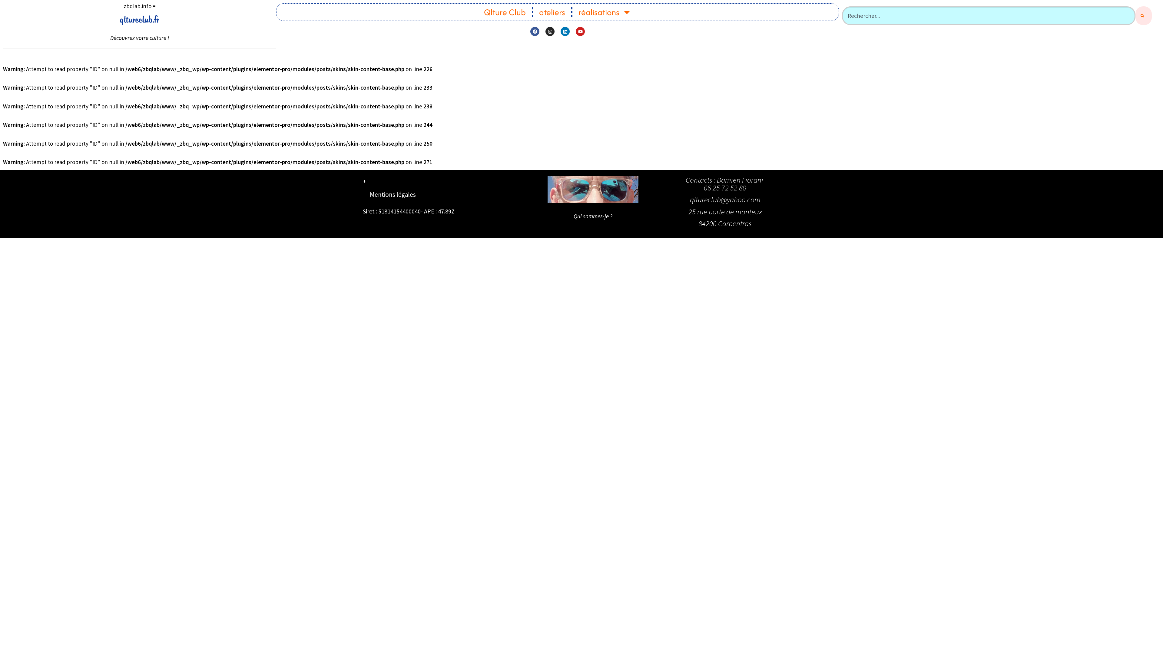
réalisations (598, 12)
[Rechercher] (1143, 15)
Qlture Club (505, 12)
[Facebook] (534, 31)
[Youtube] (580, 31)
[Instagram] (550, 31)
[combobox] (988, 15)
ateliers (552, 12)
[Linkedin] (565, 31)
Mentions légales (393, 194)
